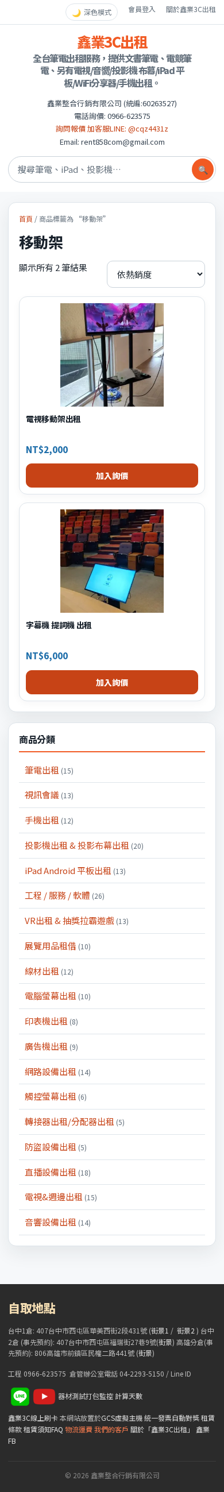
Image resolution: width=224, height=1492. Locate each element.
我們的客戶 (111, 1429)
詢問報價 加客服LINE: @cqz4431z (112, 128)
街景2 (186, 1330)
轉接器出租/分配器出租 (75, 1121)
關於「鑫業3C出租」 (162, 1429)
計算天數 (128, 1396)
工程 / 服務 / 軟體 (65, 895)
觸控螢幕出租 (56, 1096)
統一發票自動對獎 (171, 1418)
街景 (165, 1342)
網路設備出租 (58, 1071)
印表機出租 (51, 1021)
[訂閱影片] (44, 1396)
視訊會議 (49, 794)
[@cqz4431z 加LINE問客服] (20, 1396)
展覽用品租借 (58, 946)
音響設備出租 (58, 1222)
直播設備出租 (58, 1172)
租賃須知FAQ (43, 1429)
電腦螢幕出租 (58, 995)
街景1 (160, 1330)
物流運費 (78, 1429)
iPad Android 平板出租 (75, 870)
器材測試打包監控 (85, 1396)
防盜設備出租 (56, 1147)
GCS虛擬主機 (121, 1418)
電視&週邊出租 (61, 1196)
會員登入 (142, 9)
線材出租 (49, 971)
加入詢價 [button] (112, 475)
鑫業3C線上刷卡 (33, 1418)
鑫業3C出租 (112, 41)
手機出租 (49, 820)
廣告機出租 (51, 1046)
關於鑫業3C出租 (191, 9)
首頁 (26, 218)
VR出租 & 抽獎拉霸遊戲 (77, 920)
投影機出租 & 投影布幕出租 (84, 845)
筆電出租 (49, 770)
